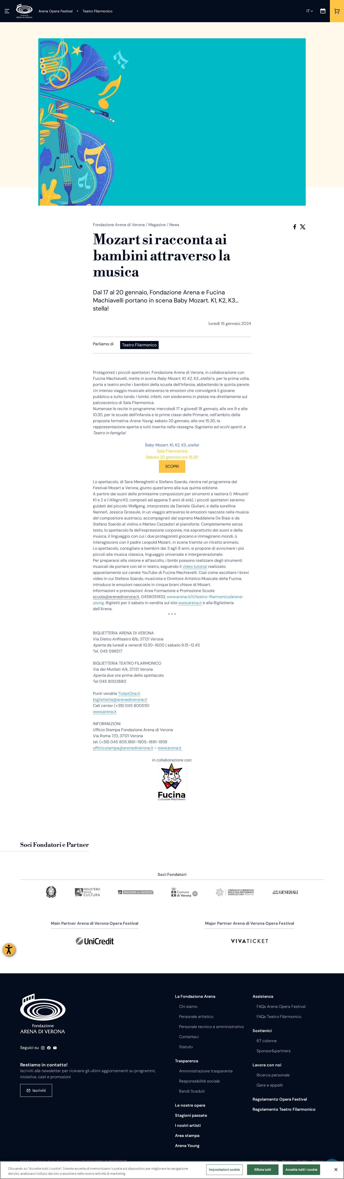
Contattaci (189, 1036)
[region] (172, 1170)
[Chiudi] (335, 1169)
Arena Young (187, 1145)
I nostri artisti (188, 1125)
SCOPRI (172, 466)
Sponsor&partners (274, 1050)
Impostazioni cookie (224, 1169)
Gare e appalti (270, 1085)
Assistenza (263, 996)
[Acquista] (337, 11)
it (308, 11)
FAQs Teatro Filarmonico (279, 1016)
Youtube (55, 1048)
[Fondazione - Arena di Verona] (24, 11)
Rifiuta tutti (262, 1169)
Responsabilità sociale (199, 1081)
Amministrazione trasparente (206, 1071)
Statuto (186, 1046)
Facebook (295, 227)
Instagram (43, 1048)
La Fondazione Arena (195, 996)
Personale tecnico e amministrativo (211, 1026)
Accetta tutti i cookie (302, 1169)
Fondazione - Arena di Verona (42, 1014)
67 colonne (267, 1040)
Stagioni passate (191, 1115)
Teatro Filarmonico (139, 345)
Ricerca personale (273, 1075)
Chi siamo (188, 1006)
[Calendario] (323, 11)
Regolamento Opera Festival (280, 1099)
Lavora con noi (267, 1065)
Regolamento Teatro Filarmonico (284, 1109)
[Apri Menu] (7, 11)
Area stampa (187, 1135)
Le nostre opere (190, 1105)
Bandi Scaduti (192, 1091)
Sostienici (262, 1030)
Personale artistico (196, 1016)
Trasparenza (186, 1061)
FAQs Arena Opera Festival (281, 1006)
